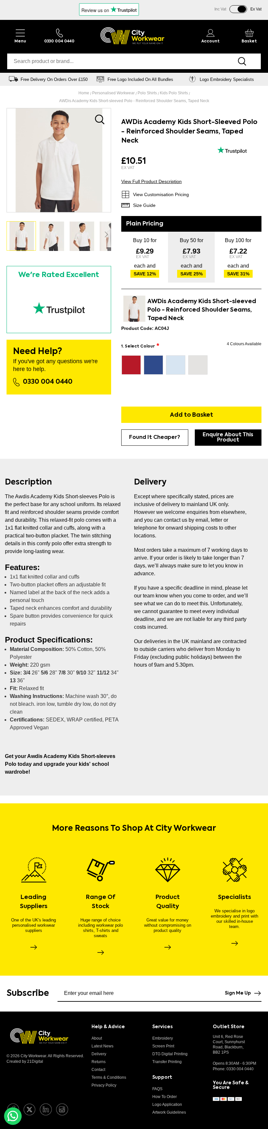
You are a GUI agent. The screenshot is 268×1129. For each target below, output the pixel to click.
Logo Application (167, 1104)
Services (162, 1027)
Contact (98, 1069)
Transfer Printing (167, 1061)
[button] (52, 236)
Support (162, 1077)
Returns (99, 1061)
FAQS (157, 1089)
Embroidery (162, 1038)
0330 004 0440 (48, 382)
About (97, 1038)
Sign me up (238, 993)
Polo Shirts (148, 93)
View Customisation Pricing (161, 194)
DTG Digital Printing (170, 1054)
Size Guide (144, 205)
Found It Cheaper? (154, 437)
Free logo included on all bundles (140, 79)
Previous (8, 79)
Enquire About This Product (228, 437)
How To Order (164, 1096)
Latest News (102, 1046)
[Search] (242, 61)
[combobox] (115, 61)
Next (260, 79)
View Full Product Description (151, 181)
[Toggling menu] (20, 35)
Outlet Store (228, 1027)
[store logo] (132, 35)
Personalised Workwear (114, 93)
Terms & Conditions (109, 1077)
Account (210, 41)
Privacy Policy (104, 1085)
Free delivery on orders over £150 (54, 79)
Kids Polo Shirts (174, 93)
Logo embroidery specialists (227, 79)
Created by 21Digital (25, 1061)
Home (84, 93)
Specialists (234, 897)
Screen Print (163, 1046)
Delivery (99, 1054)
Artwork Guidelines (169, 1112)
